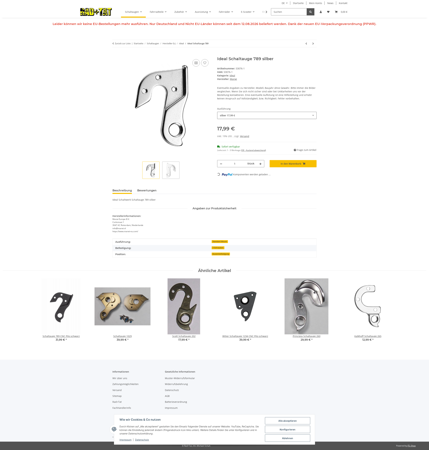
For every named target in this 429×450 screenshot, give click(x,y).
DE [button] (283, 3)
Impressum (125, 439)
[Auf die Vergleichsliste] (196, 63)
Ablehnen (287, 438)
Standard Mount (219, 241)
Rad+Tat (117, 401)
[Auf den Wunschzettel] (204, 63)
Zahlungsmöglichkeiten (125, 384)
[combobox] (267, 115)
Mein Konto (315, 3)
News (330, 3)
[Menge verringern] (221, 163)
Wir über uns (119, 378)
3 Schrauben (217, 248)
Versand (244, 136)
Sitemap (117, 396)
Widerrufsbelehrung (176, 384)
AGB (167, 396)
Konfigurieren (287, 429)
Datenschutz (142, 439)
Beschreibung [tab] (122, 190)
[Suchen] (310, 11)
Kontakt (343, 3)
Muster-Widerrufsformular (180, 378)
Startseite (298, 3)
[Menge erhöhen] (260, 163)
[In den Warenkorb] (115, 54)
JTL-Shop (412, 445)
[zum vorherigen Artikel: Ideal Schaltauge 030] (306, 43)
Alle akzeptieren (287, 420)
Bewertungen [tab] (147, 190)
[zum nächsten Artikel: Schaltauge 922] (313, 43)
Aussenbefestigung (220, 254)
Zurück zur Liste (123, 43)
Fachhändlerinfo (121, 407)
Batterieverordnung (176, 401)
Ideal (232, 75)
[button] (320, 12)
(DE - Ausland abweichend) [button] (253, 150)
